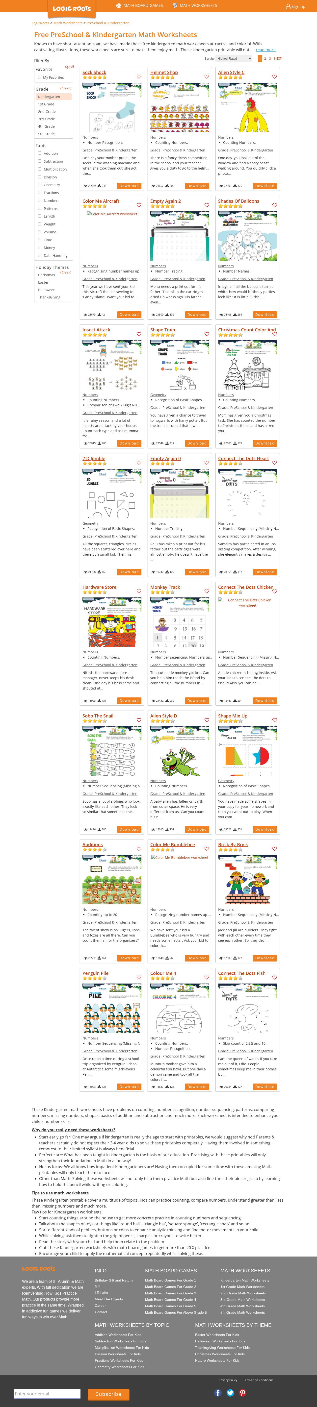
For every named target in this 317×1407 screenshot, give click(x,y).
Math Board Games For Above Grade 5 (176, 1312)
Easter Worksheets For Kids (217, 1335)
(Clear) (66, 88)
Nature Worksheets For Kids (217, 1360)
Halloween (46, 289)
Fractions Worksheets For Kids (119, 1360)
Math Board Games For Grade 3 (170, 1293)
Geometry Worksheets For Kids (119, 1367)
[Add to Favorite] (139, 76)
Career (100, 1306)
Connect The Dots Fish (241, 973)
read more (266, 49)
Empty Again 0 (165, 458)
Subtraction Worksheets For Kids (120, 1341)
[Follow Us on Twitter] (230, 1392)
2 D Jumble (93, 458)
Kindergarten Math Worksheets (244, 1280)
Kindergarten (49, 96)
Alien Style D (163, 716)
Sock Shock (94, 72)
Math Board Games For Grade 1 (170, 1280)
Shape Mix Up (232, 716)
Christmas (46, 274)
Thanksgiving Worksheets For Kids (222, 1348)
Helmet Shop (164, 72)
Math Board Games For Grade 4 (170, 1300)
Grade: (109, 150)
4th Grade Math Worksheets (242, 1306)
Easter (43, 282)
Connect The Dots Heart (243, 458)
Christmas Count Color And (247, 330)
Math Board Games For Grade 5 (170, 1306)
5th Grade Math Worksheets (242, 1312)
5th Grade (46, 133)
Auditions (92, 844)
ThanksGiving (49, 297)
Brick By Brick (233, 844)
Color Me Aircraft (100, 201)
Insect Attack (96, 330)
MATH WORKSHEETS (198, 5)
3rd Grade (46, 119)
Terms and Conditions (258, 1380)
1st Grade (46, 104)
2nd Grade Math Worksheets (243, 1293)
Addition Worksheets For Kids (118, 1335)
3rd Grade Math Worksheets (242, 1300)
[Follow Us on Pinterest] (242, 1392)
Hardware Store (99, 587)
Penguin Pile (95, 973)
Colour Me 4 (163, 973)
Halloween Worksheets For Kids (220, 1341)
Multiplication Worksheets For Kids (122, 1348)
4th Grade (46, 126)
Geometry (158, 394)
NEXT (278, 58)
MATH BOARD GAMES (143, 5)
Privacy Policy (228, 1380)
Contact (101, 1312)
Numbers (90, 137)
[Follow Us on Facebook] (218, 1392)
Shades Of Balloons (238, 201)
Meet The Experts (109, 1299)
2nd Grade (47, 111)
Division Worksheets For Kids (118, 1354)
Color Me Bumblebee (172, 844)
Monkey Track (165, 587)
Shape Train (162, 330)
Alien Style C (231, 72)
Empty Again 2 (165, 201)
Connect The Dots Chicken (245, 587)
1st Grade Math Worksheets (242, 1287)
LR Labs (101, 1293)
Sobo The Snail (97, 716)
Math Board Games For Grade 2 (170, 1287)
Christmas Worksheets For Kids (220, 1354)
